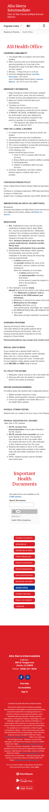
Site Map (24, 683)
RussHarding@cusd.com (31, 753)
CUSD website (15, 496)
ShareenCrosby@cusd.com (31, 744)
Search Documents (17, 500)
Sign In (24, 691)
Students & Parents (11, 32)
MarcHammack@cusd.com (16, 737)
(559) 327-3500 (28, 668)
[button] (12, 26)
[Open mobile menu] (44, 26)
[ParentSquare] (24, 774)
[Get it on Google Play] (24, 780)
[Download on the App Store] (24, 788)
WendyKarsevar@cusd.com (26, 760)
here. (37, 767)
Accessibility (24, 687)
